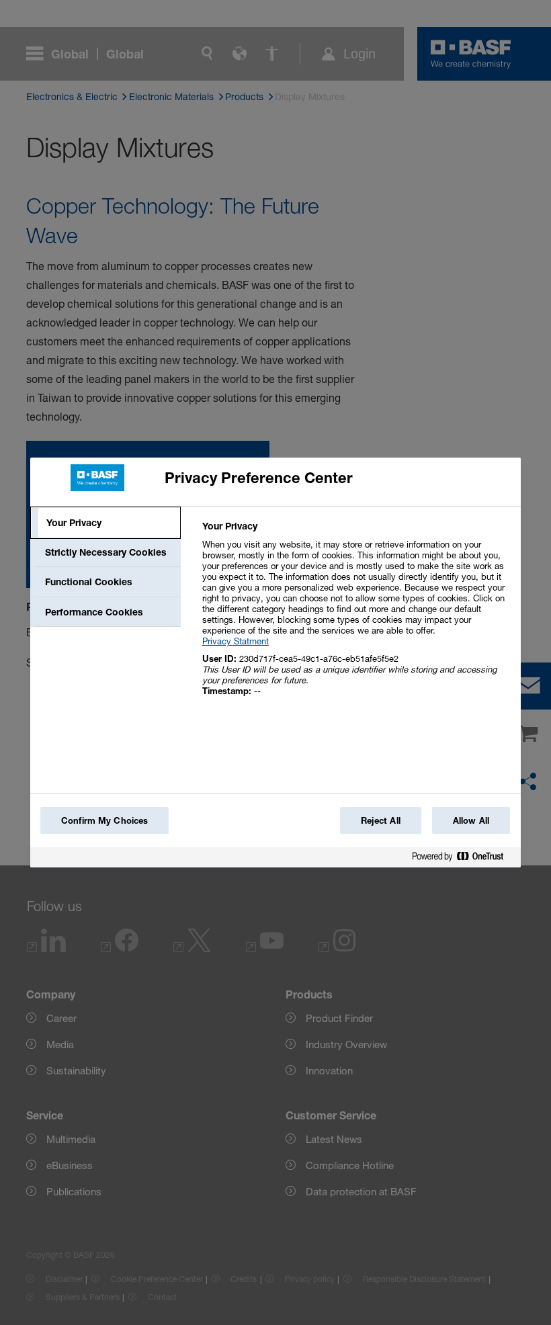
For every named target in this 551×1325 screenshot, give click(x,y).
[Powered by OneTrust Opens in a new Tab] (463, 859)
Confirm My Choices (104, 820)
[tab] (105, 523)
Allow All (471, 820)
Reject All (380, 820)
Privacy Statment (235, 641)
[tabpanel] (356, 616)
